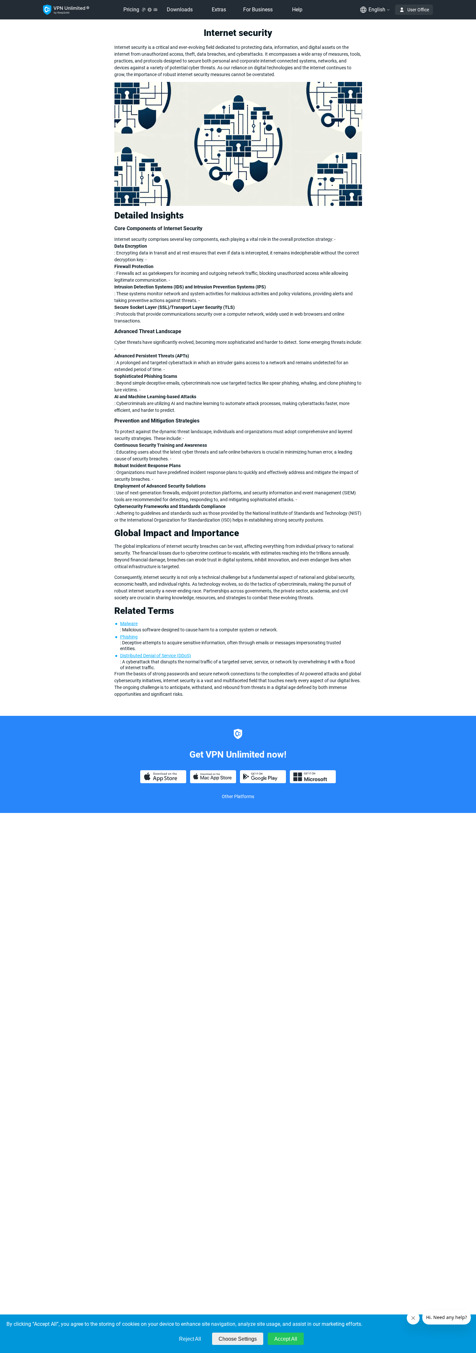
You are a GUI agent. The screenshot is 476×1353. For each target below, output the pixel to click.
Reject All (190, 1339)
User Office (418, 9)
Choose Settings (238, 1339)
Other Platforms (238, 796)
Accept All (285, 1339)
